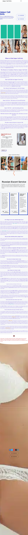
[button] (21, 1)
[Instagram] (16, 450)
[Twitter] (12, 450)
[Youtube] (14, 450)
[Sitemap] (18, 450)
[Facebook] (10, 450)
